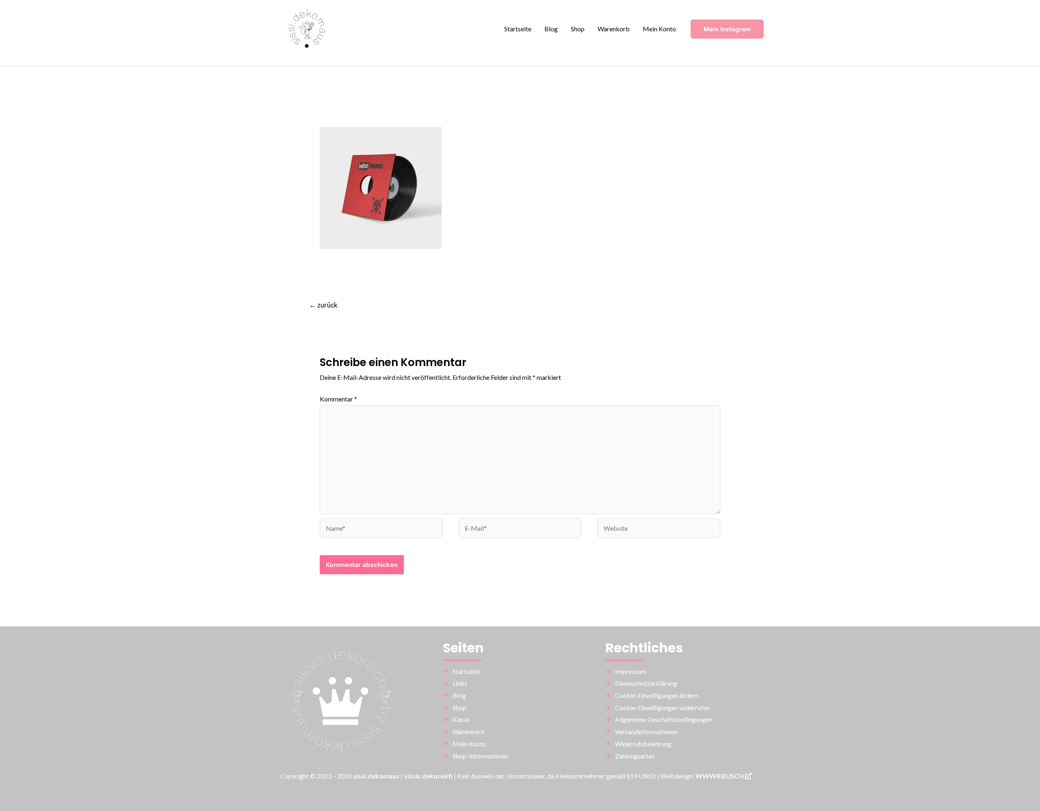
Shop (578, 29)
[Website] (659, 529)
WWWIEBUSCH (720, 776)
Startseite (517, 29)
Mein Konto (659, 29)
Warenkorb (614, 29)
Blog (551, 29)
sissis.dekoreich (428, 776)
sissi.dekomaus (376, 776)
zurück (323, 305)
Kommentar (338, 399)
